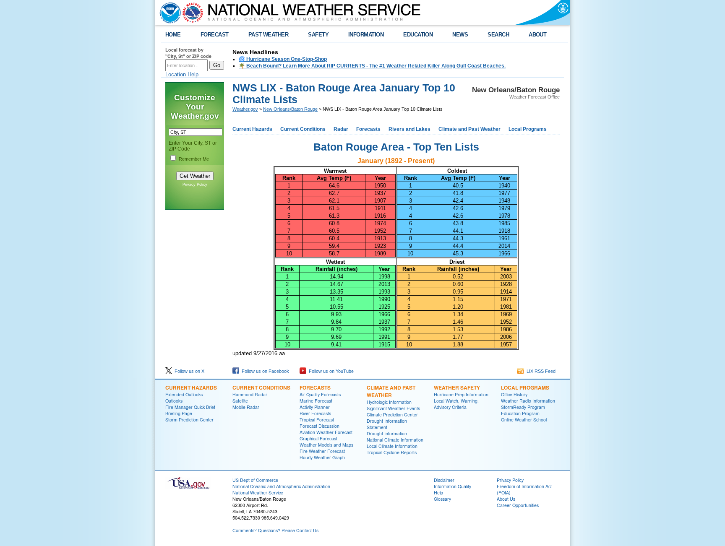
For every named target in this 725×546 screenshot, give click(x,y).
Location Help (181, 74)
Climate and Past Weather (469, 129)
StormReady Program (523, 407)
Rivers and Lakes (409, 129)
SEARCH (498, 34)
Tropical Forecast (317, 419)
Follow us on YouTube (330, 371)
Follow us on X (188, 371)
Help (438, 492)
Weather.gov (245, 109)
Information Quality (452, 486)
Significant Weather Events (393, 408)
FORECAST (215, 34)
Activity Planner (315, 407)
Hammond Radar (249, 394)
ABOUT (537, 34)
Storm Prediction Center (189, 419)
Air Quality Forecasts (320, 394)
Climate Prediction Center (392, 414)
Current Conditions (303, 129)
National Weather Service (257, 492)
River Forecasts (315, 413)
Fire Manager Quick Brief (190, 407)
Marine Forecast (316, 401)
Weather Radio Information (528, 401)
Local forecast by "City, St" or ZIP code (188, 53)
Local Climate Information (392, 446)
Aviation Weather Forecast (326, 432)
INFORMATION (365, 34)
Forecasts (368, 129)
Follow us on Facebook (264, 371)
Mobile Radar (245, 407)
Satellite (240, 401)
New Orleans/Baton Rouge (290, 109)
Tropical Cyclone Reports (392, 452)
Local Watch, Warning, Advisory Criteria (456, 404)
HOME (173, 34)
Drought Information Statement (387, 424)
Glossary (442, 499)
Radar (341, 129)
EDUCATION (418, 34)
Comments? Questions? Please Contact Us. (276, 530)
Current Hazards (252, 129)
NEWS (460, 34)
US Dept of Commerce (255, 480)
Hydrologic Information (389, 402)
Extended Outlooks (184, 394)
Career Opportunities (518, 505)
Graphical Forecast (318, 438)
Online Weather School (524, 419)
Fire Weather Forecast (322, 451)
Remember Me (194, 158)
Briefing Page (178, 413)
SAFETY (318, 34)
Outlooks (174, 401)
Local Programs (528, 129)
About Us (506, 499)
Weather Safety (457, 387)
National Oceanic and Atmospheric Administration (281, 486)
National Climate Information (395, 440)
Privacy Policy (195, 184)
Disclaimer (444, 480)
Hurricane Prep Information (461, 394)
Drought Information (387, 433)
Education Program (520, 413)
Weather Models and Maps (326, 445)
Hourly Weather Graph (322, 457)
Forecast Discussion (319, 426)
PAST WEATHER (268, 34)
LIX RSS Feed (539, 371)
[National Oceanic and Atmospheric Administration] (168, 12)
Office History (514, 394)
